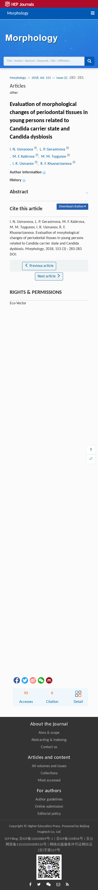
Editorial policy (49, 814)
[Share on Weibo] (32, 680)
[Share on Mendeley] (48, 680)
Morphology (17, 13)
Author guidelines (49, 799)
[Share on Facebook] (16, 680)
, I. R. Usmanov (22, 164)
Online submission (49, 807)
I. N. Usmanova (22, 149)
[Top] (91, 450)
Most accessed (49, 780)
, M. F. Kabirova (22, 157)
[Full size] (91, 459)
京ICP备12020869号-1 (36, 839)
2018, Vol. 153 (41, 78)
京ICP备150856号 (69, 839)
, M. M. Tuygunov (52, 157)
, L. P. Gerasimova (51, 149)
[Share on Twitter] (24, 680)
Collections (49, 773)
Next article (47, 276)
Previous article (41, 266)
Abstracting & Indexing (49, 740)
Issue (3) (62, 78)
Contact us (49, 747)
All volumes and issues (49, 766)
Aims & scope (49, 733)
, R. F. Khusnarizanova (55, 164)
